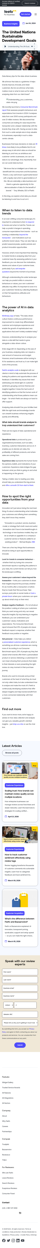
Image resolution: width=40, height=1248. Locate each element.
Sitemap (33, 1235)
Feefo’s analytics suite (10, 370)
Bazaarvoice (6, 1149)
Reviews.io (6, 1155)
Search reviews (30, 3)
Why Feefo (6, 1121)
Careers (5, 1126)
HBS (33, 542)
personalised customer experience (17, 642)
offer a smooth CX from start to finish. (20, 485)
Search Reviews (8, 1183)
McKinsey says (8, 316)
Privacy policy (15, 1235)
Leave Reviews (7, 1178)
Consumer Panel (8, 1193)
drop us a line (18, 724)
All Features (6, 1093)
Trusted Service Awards (11, 1087)
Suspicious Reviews (9, 1188)
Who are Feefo (7, 1173)
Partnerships (7, 1131)
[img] (32, 46)
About (4, 1116)
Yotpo (4, 1160)
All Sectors (6, 1103)
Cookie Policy (25, 1235)
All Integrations (7, 1098)
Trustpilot (5, 1144)
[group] (20, 46)
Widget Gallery (7, 1082)
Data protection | (16, 1232)
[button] (5, 46)
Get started (25, 14)
